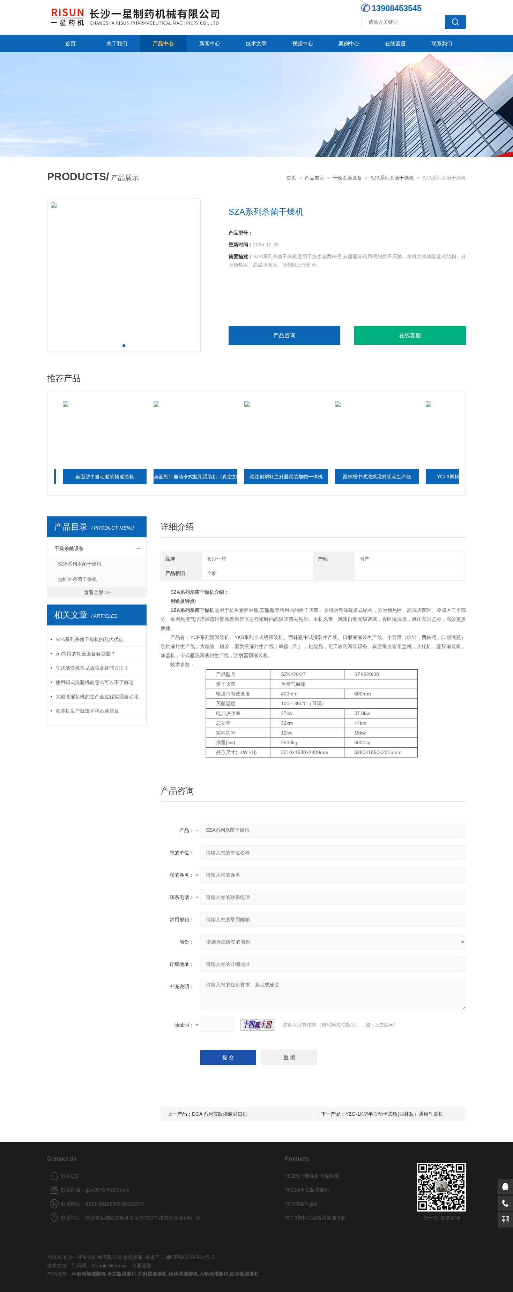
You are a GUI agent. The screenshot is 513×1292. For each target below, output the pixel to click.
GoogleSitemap (109, 1265)
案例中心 (349, 43)
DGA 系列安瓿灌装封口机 (219, 1114)
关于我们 (116, 43)
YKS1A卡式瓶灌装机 (307, 1190)
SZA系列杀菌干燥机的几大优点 (89, 639)
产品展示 (314, 177)
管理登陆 (141, 1265)
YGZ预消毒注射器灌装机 (312, 1176)
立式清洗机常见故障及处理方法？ (92, 668)
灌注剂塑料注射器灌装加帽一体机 (255, 476)
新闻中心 (209, 43)
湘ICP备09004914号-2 (190, 1257)
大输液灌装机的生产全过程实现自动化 (97, 696)
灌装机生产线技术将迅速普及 (87, 711)
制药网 (79, 1265)
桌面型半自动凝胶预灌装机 (74, 476)
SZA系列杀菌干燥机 (392, 177)
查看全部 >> (97, 592)
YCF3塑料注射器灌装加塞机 (437, 476)
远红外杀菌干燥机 (77, 579)
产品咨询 (284, 335)
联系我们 (441, 43)
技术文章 (256, 43)
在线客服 (410, 335)
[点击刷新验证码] (257, 1025)
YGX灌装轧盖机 (302, 1204)
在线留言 (395, 43)
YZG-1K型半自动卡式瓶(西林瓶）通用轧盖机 (394, 1114)
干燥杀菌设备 (347, 177)
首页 (70, 43)
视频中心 (302, 43)
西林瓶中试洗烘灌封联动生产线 (346, 476)
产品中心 (163, 43)
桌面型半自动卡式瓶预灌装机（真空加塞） (164, 479)
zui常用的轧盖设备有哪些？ (85, 653)
